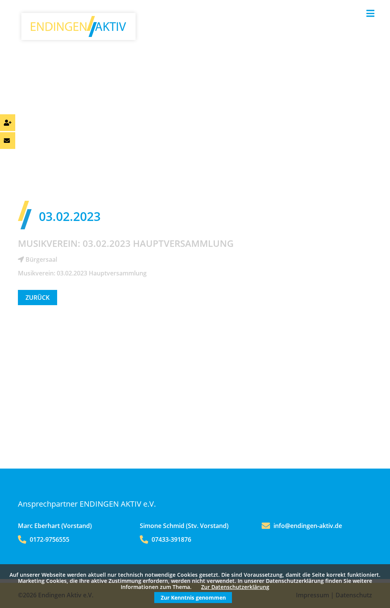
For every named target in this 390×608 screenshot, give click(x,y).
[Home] (78, 34)
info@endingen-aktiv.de (307, 526)
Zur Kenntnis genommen (193, 597)
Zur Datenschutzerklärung (235, 586)
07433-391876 (170, 539)
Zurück (38, 297)
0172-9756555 (48, 539)
